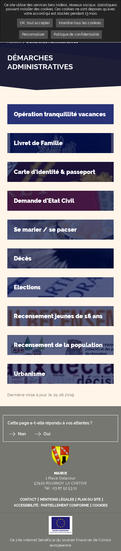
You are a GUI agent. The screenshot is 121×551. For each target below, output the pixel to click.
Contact (28, 499)
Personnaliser (33, 34)
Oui (46, 433)
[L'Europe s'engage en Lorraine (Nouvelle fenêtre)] (60, 524)
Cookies (100, 505)
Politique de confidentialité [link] (76, 34)
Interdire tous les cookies (80, 23)
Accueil (14, 42)
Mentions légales (57, 499)
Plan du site (89, 499)
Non (22, 433)
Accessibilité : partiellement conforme (51, 505)
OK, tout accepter (35, 23)
